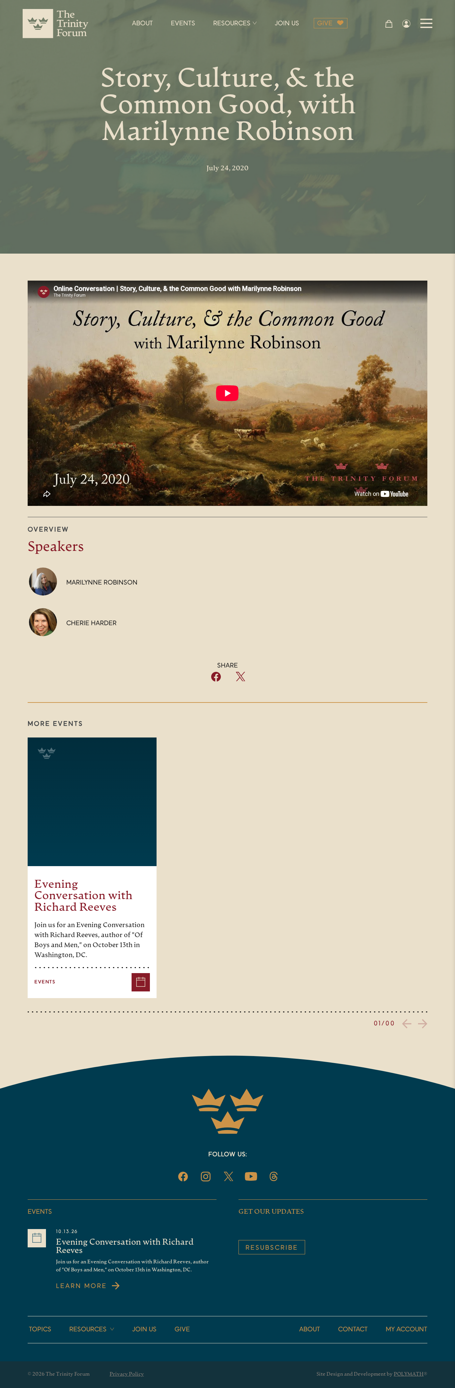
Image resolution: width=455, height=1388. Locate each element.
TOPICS (40, 1329)
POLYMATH (409, 1374)
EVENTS (183, 23)
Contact (353, 1329)
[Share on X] (240, 679)
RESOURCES (231, 23)
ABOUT (142, 23)
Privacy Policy (127, 1374)
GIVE (324, 23)
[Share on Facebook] (216, 680)
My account (406, 1329)
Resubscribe (271, 1248)
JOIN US (287, 23)
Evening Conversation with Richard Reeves (83, 896)
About (309, 1329)
